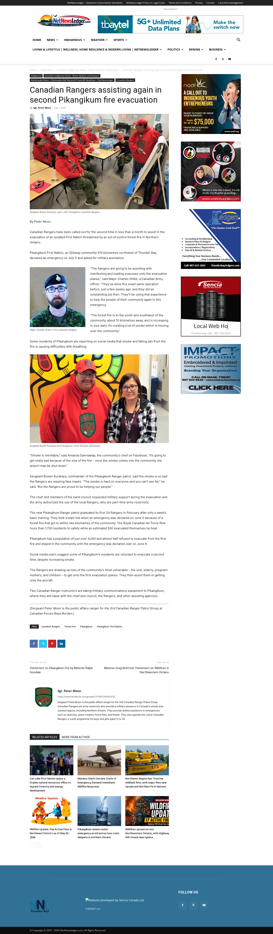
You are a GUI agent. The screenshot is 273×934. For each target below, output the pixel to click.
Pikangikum (86, 626)
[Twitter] (223, 59)
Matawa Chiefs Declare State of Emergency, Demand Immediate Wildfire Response (97, 782)
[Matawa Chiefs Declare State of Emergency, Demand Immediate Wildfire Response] (99, 760)
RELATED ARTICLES (44, 737)
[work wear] (211, 171)
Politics (173, 49)
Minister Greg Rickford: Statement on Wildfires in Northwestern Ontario (136, 670)
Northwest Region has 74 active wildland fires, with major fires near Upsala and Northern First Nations (146, 782)
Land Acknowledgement (230, 2)
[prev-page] (32, 845)
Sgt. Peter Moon (42, 107)
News (51, 40)
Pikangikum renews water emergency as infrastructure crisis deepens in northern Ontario (98, 833)
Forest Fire (70, 626)
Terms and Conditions (180, 2)
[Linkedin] (61, 644)
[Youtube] (230, 59)
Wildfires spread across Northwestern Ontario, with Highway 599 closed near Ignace (147, 833)
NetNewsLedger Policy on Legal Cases (145, 2)
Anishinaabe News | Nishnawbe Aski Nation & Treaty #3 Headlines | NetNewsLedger (72, 80)
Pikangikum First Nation (109, 626)
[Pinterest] (52, 644)
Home (37, 40)
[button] (238, 40)
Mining (194, 49)
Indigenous (73, 40)
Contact (210, 2)
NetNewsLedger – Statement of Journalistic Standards (94, 2)
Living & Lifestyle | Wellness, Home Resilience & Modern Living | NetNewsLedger (95, 49)
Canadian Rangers (125, 80)
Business (216, 49)
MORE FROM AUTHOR (76, 737)
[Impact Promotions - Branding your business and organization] (211, 369)
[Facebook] (216, 59)
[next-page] (38, 845)
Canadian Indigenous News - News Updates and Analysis (87, 70)
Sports (119, 40)
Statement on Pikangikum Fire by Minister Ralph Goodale (61, 670)
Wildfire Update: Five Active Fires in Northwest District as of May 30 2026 (51, 833)
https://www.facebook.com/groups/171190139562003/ (86, 696)
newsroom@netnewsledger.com (122, 908)
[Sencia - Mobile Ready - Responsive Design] (211, 306)
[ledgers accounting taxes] (211, 239)
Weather (98, 40)
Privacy (199, 2)
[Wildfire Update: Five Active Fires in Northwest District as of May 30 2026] (51, 811)
